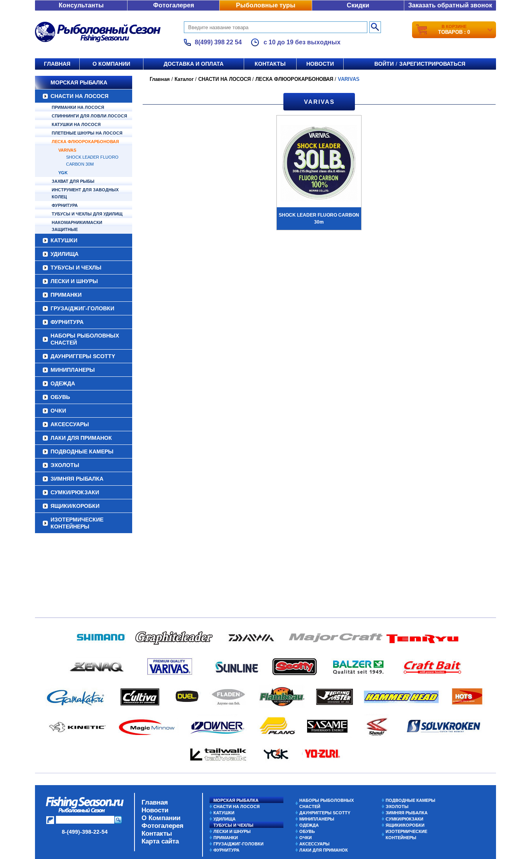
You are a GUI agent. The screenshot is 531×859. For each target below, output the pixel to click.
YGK (63, 172)
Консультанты (81, 5)
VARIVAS (67, 150)
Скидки (358, 5)
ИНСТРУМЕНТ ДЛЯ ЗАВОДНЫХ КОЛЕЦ (85, 193)
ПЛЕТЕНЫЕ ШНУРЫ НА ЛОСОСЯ (87, 133)
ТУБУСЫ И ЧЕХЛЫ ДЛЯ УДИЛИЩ (87, 214)
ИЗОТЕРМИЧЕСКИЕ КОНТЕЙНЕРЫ (77, 523)
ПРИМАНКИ (66, 295)
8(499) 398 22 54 (218, 42)
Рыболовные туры (265, 5)
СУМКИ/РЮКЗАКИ (75, 492)
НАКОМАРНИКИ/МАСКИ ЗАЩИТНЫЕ (77, 226)
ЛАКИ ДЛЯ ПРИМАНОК (81, 438)
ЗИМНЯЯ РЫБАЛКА (77, 479)
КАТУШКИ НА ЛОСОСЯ (76, 124)
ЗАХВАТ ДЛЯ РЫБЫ (73, 181)
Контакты (270, 64)
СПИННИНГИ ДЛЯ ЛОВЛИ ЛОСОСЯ (89, 116)
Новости (320, 64)
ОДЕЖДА (63, 383)
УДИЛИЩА (65, 254)
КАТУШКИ (64, 240)
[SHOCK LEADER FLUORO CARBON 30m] (319, 164)
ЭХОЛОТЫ (65, 465)
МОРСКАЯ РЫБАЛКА (79, 82)
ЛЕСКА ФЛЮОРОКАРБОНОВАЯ (85, 141)
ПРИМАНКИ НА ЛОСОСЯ (78, 107)
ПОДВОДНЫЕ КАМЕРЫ (82, 451)
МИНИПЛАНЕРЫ (73, 370)
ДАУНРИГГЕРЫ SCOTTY (83, 356)
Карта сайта (160, 841)
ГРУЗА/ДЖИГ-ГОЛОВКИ (82, 308)
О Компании (160, 818)
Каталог (184, 79)
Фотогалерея (173, 5)
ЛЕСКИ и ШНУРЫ (74, 281)
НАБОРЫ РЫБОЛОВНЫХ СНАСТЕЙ (85, 339)
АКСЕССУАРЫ (70, 424)
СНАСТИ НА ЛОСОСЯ (79, 96)
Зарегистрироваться (432, 64)
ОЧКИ (58, 411)
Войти (384, 64)
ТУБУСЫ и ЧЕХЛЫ (76, 267)
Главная (57, 64)
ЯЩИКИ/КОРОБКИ (75, 506)
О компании (111, 64)
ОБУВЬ (60, 397)
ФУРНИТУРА (65, 205)
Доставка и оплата (194, 64)
